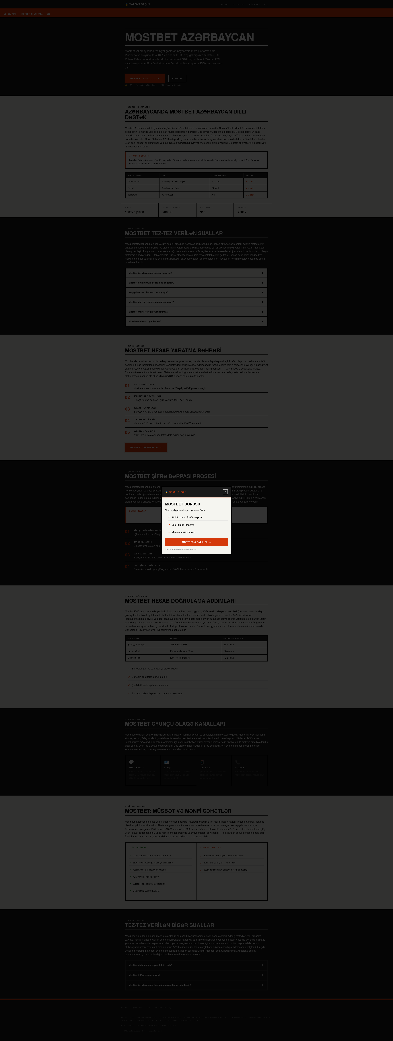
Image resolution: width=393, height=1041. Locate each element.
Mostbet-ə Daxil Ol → (196, 542)
